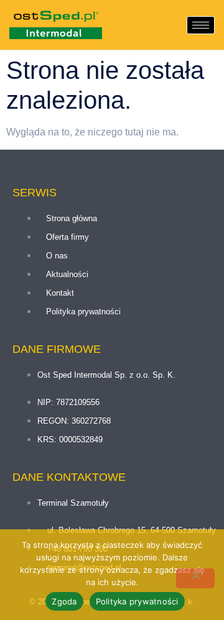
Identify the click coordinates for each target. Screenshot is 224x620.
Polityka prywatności (137, 601)
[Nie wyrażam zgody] (195, 578)
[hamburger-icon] (201, 25)
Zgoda (64, 601)
